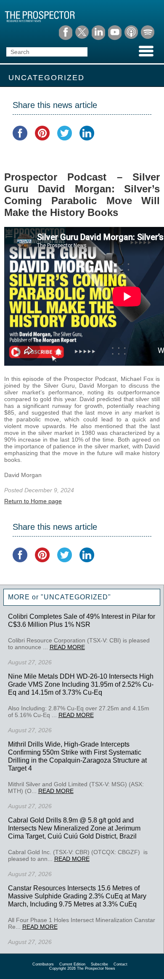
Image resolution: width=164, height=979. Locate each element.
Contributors (43, 964)
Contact (120, 964)
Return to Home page (33, 501)
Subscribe (99, 964)
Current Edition (72, 964)
